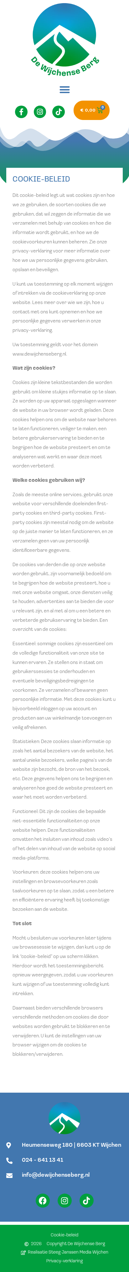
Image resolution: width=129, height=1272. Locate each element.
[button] (64, 89)
